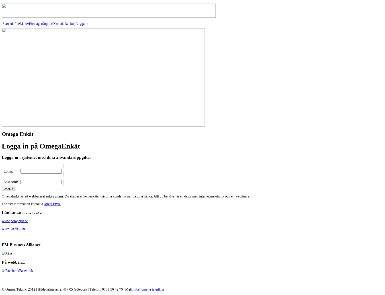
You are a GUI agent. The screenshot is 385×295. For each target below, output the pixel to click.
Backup (70, 24)
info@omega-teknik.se (148, 289)
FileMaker (21, 24)
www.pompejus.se (15, 221)
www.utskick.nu (13, 228)
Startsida (8, 24)
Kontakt (59, 24)
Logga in (82, 24)
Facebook (26, 271)
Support (47, 24)
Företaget (35, 24)
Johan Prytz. (52, 204)
